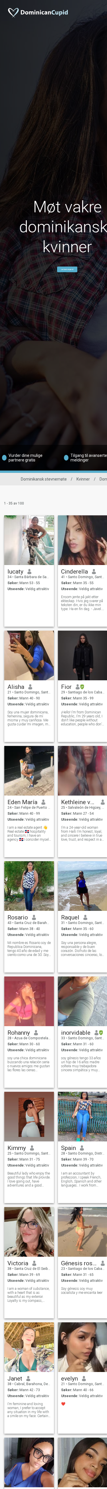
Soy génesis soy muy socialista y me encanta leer (81, 1291)
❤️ (63, 1404)
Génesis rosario (79, 1263)
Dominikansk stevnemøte (44, 479)
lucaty (15, 571)
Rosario (17, 917)
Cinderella (74, 571)
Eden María (22, 802)
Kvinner (83, 479)
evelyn (69, 1378)
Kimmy (16, 1148)
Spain (68, 1148)
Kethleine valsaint (79, 802)
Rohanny (18, 1032)
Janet (14, 1378)
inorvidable (75, 1032)
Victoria (17, 1263)
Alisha (15, 686)
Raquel (70, 917)
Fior (66, 686)
